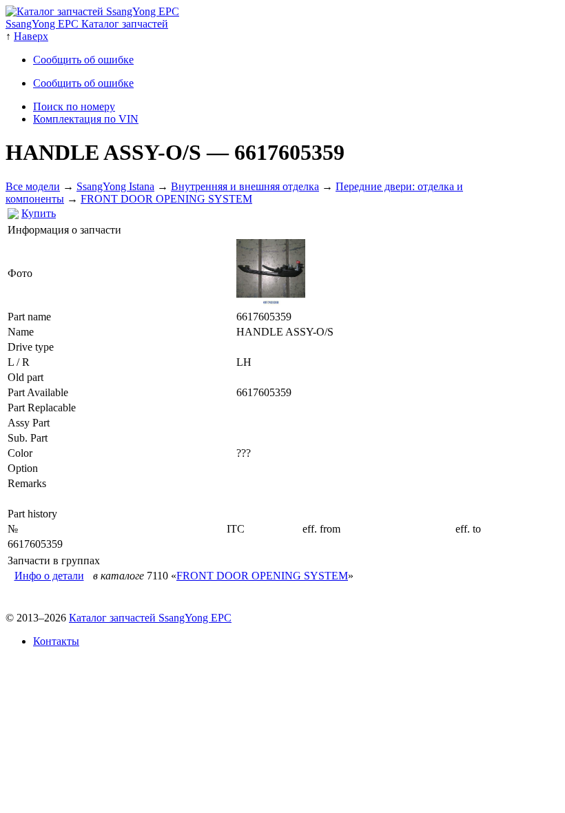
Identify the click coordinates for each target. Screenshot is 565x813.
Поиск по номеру (74, 106)
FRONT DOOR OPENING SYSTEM (166, 199)
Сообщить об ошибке (83, 59)
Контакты (56, 641)
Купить (38, 213)
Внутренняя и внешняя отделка (245, 186)
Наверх (31, 36)
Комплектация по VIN (85, 119)
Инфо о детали (49, 576)
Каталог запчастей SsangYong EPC (150, 618)
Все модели (33, 186)
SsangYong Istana (115, 186)
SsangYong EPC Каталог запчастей (87, 24)
